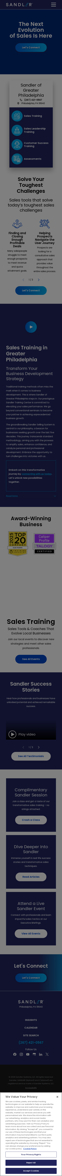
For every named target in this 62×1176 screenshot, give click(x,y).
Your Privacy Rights (31, 1154)
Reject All (31, 1162)
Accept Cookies (31, 1170)
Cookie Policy (30, 1148)
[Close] (57, 1097)
